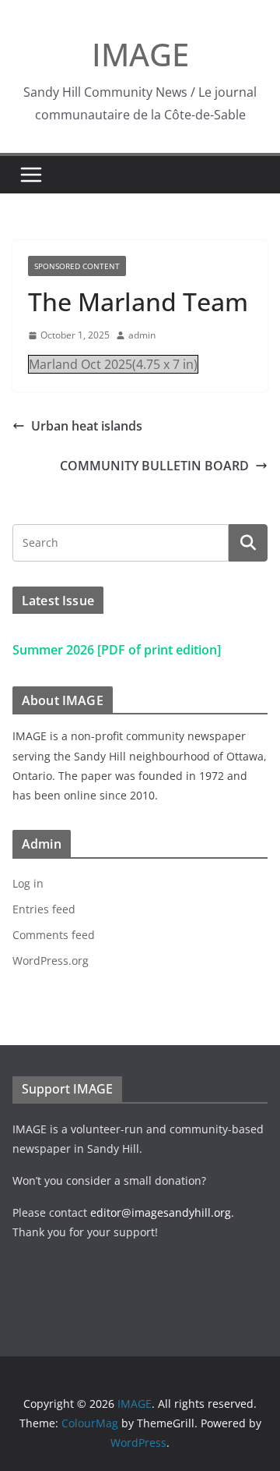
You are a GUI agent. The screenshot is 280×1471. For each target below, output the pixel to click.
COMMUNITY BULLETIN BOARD (154, 465)
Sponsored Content (77, 266)
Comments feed (53, 934)
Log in (28, 883)
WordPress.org (50, 960)
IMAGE (140, 54)
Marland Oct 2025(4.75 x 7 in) (113, 364)
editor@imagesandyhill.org (160, 1212)
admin (142, 335)
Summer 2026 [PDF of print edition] (116, 649)
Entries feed (43, 909)
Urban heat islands (86, 425)
